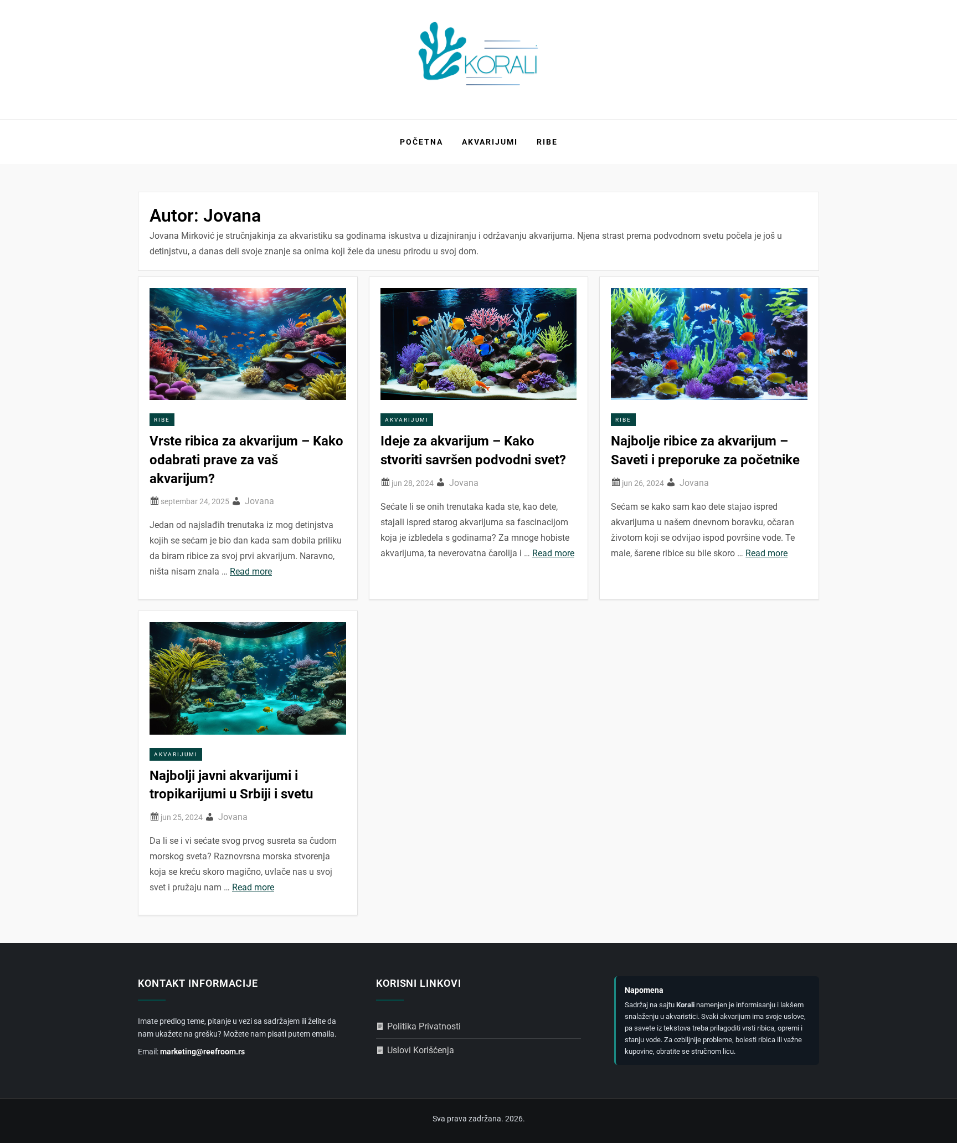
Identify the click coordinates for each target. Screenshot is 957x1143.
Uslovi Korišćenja (420, 1050)
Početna (421, 141)
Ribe (547, 141)
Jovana (259, 501)
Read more (251, 571)
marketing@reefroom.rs (202, 1051)
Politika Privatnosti (424, 1026)
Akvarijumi (490, 141)
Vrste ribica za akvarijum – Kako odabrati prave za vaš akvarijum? (246, 459)
